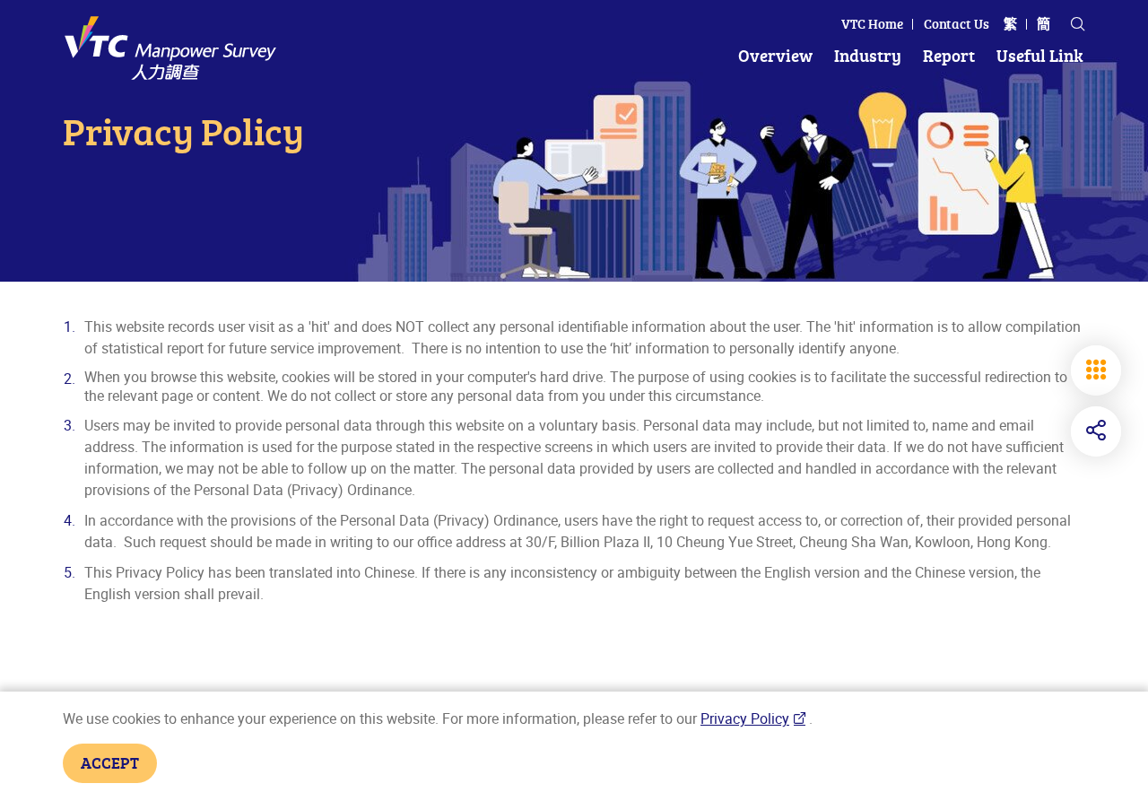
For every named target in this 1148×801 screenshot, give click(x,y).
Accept (110, 762)
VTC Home (872, 23)
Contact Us (956, 23)
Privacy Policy (744, 718)
